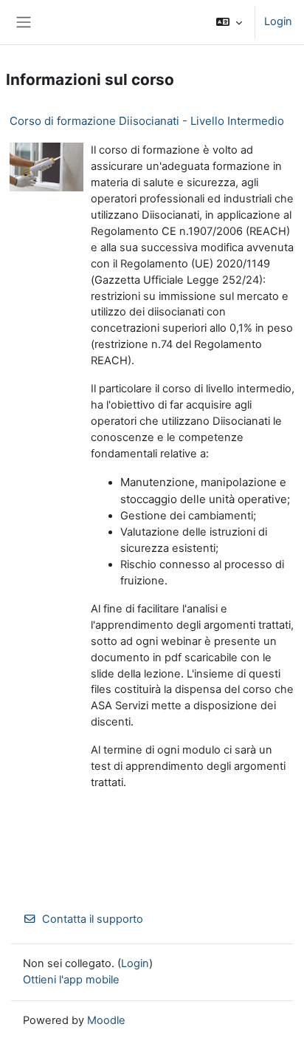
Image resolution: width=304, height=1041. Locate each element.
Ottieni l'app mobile (71, 979)
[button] (229, 22)
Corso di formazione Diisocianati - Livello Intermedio (147, 121)
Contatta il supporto (92, 919)
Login (278, 21)
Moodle (106, 1020)
